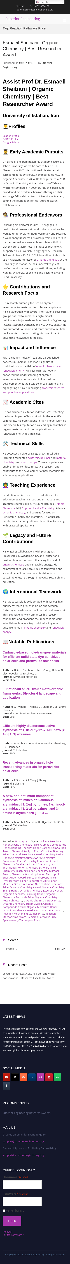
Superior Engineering (22, 18)
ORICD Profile (11, 139)
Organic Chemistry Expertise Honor (41, 890)
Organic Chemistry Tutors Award (22, 903)
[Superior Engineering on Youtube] (6, 1077)
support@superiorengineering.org (23, 1141)
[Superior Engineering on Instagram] (40, 1077)
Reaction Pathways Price (42, 917)
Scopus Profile (11, 136)
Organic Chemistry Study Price (42, 900)
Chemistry (19, 512)
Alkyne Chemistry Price (25, 844)
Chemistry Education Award (41, 861)
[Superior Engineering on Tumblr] (6, 1086)
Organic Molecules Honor (42, 907)
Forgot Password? (13, 1235)
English (43, 2)
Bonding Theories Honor (26, 848)
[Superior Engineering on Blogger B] (23, 1077)
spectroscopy (29, 462)
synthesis (33, 458)
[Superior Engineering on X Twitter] (15, 1077)
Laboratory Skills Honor (43, 880)
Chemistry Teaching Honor (19, 871)
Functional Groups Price (41, 877)
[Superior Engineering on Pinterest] (49, 1077)
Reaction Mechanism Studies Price (23, 913)
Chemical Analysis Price (26, 851)
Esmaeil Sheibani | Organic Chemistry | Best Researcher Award (32, 49)
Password (15, 1194)
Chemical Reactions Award (26, 854)
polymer (45, 458)
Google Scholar (12, 142)
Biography (21, 841)
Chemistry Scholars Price (41, 867)
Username (16, 1177)
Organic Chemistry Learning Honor (24, 894)
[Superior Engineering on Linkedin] (32, 1077)
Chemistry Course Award (26, 858)
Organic (7, 512)
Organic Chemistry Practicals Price (29, 895)
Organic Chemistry (48, 259)
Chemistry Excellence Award (20, 864)
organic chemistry (13, 564)
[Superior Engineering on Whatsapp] (57, 1077)
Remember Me (15, 1210)
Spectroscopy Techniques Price (21, 920)
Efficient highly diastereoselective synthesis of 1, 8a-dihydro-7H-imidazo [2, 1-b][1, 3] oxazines (34, 730)
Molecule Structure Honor (18, 884)
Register (8, 1231)
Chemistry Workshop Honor (28, 874)
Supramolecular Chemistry (38, 508)
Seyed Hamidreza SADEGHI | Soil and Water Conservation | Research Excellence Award (29, 976)
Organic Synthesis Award (18, 910)
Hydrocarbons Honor (15, 880)
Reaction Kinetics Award (48, 910)
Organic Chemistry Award (25, 887)
